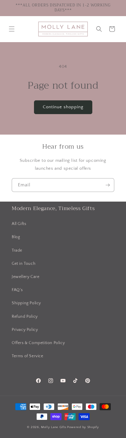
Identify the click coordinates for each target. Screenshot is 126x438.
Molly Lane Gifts (53, 427)
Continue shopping (63, 106)
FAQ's (17, 290)
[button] (11, 29)
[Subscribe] (107, 185)
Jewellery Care (25, 276)
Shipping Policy (26, 303)
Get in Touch (23, 263)
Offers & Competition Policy (38, 343)
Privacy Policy (25, 329)
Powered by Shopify (83, 427)
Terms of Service (27, 356)
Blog (16, 237)
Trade (17, 250)
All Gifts (19, 223)
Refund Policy (25, 316)
